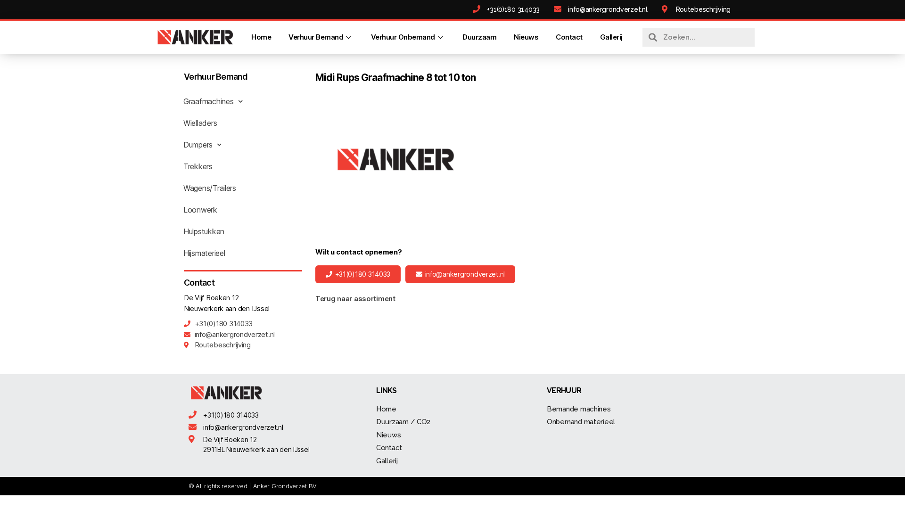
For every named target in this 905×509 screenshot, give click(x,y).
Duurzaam (479, 37)
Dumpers (198, 144)
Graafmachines (208, 101)
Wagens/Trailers (209, 188)
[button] (358, 274)
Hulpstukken (203, 231)
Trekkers (198, 166)
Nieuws (526, 37)
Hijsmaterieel (204, 253)
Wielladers (200, 123)
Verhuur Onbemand (403, 37)
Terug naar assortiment (355, 298)
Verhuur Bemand (315, 37)
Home (261, 37)
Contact (569, 37)
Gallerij (611, 37)
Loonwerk (200, 209)
